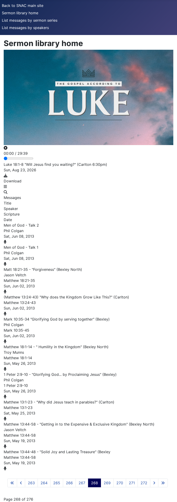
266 (69, 483)
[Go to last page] (163, 483)
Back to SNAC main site (22, 5)
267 (82, 483)
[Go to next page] (154, 483)
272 (144, 483)
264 (44, 483)
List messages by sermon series (29, 20)
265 (56, 483)
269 (107, 483)
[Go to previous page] (21, 483)
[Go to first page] (12, 483)
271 (132, 483)
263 (31, 483)
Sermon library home (20, 13)
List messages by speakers (25, 27)
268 (94, 483)
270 (119, 483)
